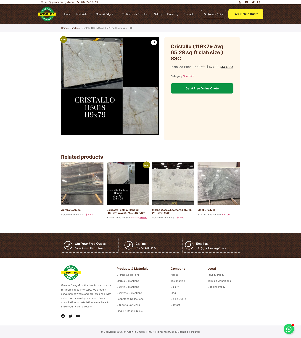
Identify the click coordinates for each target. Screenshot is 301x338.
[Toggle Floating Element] (289, 329)
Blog (173, 292)
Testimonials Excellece (135, 14)
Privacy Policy (216, 274)
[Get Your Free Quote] (68, 245)
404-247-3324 (89, 2)
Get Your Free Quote (90, 244)
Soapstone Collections (130, 298)
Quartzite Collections (129, 292)
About (174, 274)
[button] (154, 42)
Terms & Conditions (219, 280)
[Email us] (189, 245)
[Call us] (128, 245)
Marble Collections (128, 280)
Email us (202, 244)
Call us (140, 244)
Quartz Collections (128, 286)
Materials (81, 14)
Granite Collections (128, 274)
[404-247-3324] (78, 2)
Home (67, 14)
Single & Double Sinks (130, 310)
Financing (173, 14)
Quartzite (75, 28)
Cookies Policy (216, 286)
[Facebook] (63, 316)
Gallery (158, 14)
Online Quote (178, 298)
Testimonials (178, 280)
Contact (188, 14)
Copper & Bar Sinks (128, 304)
